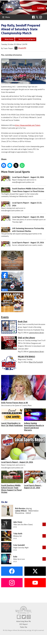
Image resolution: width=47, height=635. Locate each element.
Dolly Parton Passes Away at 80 (14, 403)
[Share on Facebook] (3, 165)
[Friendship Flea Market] (23, 260)
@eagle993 (22, 48)
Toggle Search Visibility (44, 17)
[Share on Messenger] (9, 165)
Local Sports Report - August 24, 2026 (28, 177)
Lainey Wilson (21, 511)
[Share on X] (15, 165)
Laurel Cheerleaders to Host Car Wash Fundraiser (12, 424)
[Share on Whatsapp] (22, 165)
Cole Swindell (19, 545)
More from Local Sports (27, 39)
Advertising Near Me (23, 621)
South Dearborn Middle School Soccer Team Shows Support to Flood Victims (11, 488)
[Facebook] (33, 17)
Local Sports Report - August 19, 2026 (28, 242)
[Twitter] (24, 617)
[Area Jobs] (23, 302)
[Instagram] (40, 17)
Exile (15, 557)
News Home (9, 39)
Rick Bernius (20, 508)
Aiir (30, 630)
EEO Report (23, 624)
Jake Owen (17, 522)
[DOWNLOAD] (44, 524)
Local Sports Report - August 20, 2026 (28, 217)
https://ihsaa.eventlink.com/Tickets (27, 125)
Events (5, 317)
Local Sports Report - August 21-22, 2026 (33, 486)
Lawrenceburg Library (36, 333)
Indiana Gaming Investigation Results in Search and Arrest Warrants (34, 426)
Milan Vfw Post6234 (36, 362)
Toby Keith (17, 534)
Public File (23, 627)
